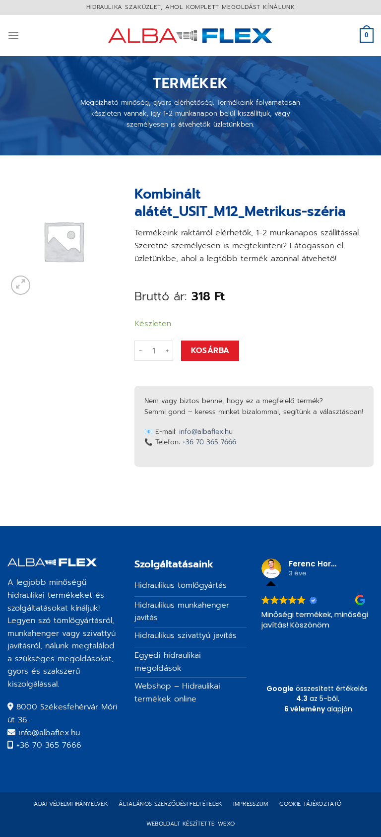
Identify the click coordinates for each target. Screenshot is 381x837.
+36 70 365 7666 (209, 442)
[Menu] (13, 35)
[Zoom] (20, 285)
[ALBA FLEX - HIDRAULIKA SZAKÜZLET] (190, 35)
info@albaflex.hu (206, 431)
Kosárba (210, 350)
